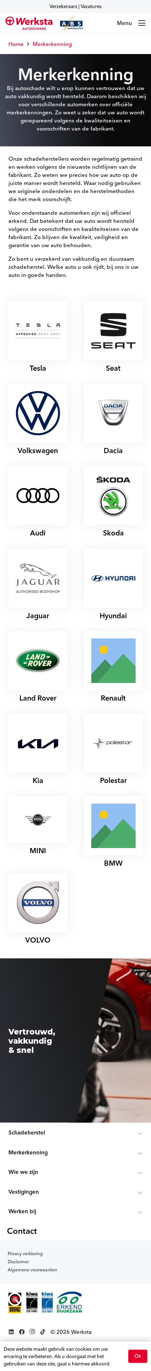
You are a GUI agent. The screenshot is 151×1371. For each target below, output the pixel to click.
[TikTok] (42, 1332)
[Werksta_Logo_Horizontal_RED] (28, 23)
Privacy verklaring (25, 1253)
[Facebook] (22, 1332)
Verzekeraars (63, 6)
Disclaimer (18, 1261)
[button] (131, 23)
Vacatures (91, 6)
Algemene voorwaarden (32, 1269)
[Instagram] (32, 1332)
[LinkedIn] (11, 1332)
